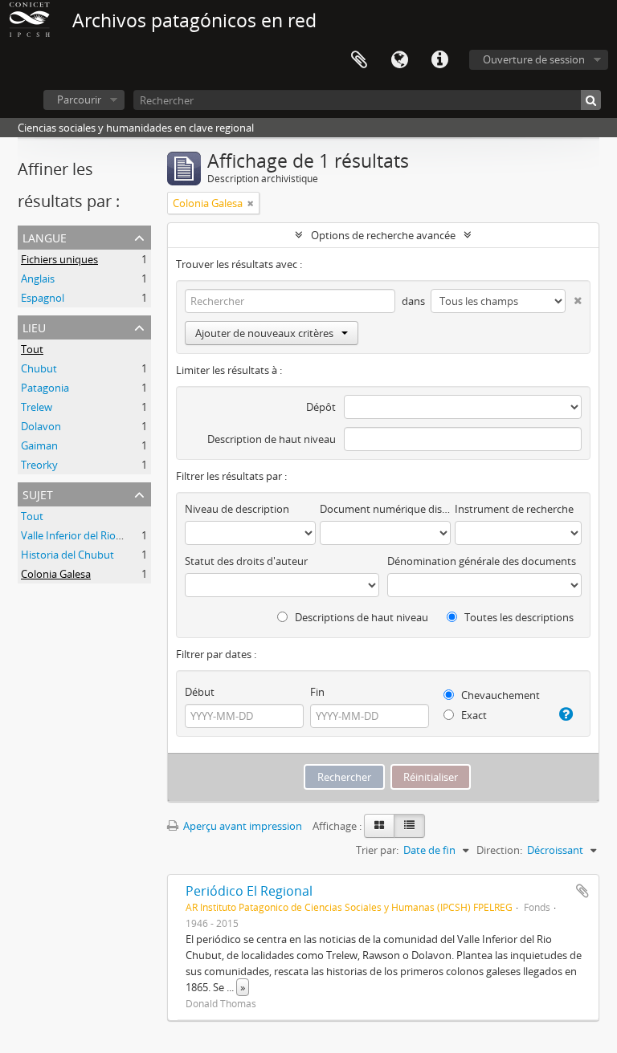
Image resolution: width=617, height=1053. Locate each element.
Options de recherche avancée (383, 235)
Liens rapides (439, 60)
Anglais (38, 278)
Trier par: (377, 850)
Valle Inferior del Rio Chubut (87, 535)
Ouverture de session (534, 59)
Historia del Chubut (67, 554)
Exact (473, 715)
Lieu (34, 326)
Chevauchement (499, 695)
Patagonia (45, 387)
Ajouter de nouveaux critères (264, 333)
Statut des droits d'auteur (246, 561)
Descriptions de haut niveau (360, 617)
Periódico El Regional (249, 891)
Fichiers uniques (59, 259)
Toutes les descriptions (518, 617)
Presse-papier (359, 60)
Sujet (37, 493)
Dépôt (321, 407)
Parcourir (79, 99)
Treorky (39, 464)
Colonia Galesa (56, 574)
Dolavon (41, 426)
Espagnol (42, 298)
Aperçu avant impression (241, 826)
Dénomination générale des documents (481, 561)
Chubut (39, 368)
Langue (399, 60)
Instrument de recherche (514, 509)
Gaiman (39, 445)
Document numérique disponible (385, 509)
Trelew (36, 407)
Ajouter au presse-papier (582, 891)
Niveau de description (237, 509)
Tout (32, 349)
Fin (317, 692)
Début (200, 692)
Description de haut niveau (271, 439)
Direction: (499, 850)
